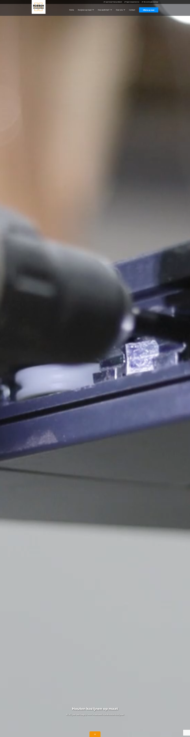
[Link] (39, 7)
